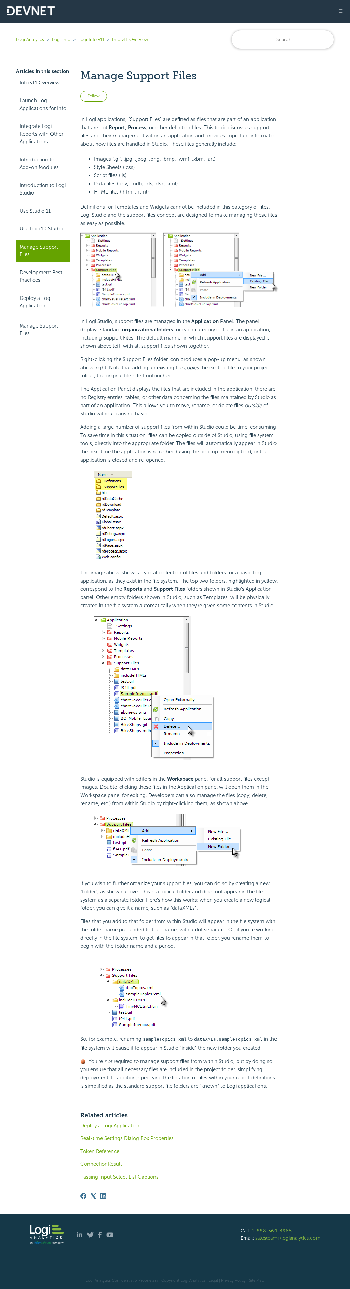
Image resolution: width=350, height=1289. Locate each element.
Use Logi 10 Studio (41, 229)
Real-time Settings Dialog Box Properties (127, 1138)
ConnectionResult (101, 1164)
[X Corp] (93, 1196)
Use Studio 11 (35, 211)
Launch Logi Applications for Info (42, 104)
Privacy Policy (233, 1280)
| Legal (212, 1280)
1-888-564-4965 (272, 1230)
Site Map (256, 1280)
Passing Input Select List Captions (119, 1177)
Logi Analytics (30, 39)
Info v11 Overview (130, 39)
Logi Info (61, 39)
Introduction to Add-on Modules (39, 164)
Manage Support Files (38, 251)
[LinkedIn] (103, 1196)
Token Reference (99, 1151)
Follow (94, 96)
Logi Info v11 (91, 39)
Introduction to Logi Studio (42, 189)
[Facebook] (83, 1196)
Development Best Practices (40, 276)
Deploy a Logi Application (35, 302)
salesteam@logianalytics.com (287, 1238)
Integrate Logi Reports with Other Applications (41, 134)
